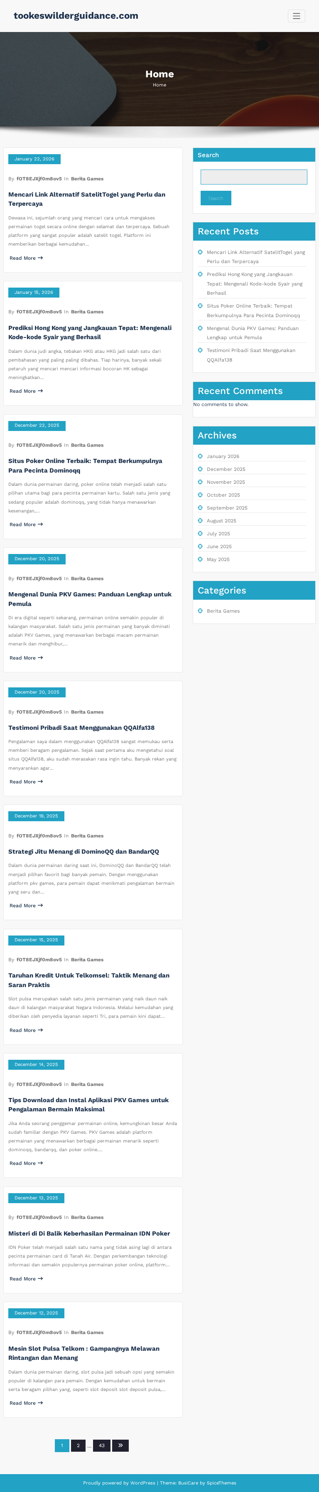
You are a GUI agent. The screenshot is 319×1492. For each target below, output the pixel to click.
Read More (23, 258)
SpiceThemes (220, 1483)
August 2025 (221, 521)
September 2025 (227, 508)
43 (102, 1445)
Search (208, 155)
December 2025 (226, 469)
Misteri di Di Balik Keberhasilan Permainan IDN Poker (89, 1233)
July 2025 (218, 534)
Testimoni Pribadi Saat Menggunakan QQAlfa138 (81, 727)
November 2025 (226, 482)
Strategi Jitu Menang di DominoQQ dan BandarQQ (83, 851)
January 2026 (223, 456)
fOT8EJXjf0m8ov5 (39, 179)
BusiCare (189, 1483)
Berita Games (87, 179)
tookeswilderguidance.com (76, 15)
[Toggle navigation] (297, 16)
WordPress (142, 1483)
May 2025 (218, 559)
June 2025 (219, 546)
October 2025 (223, 495)
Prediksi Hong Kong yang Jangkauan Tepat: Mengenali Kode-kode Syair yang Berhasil (254, 283)
